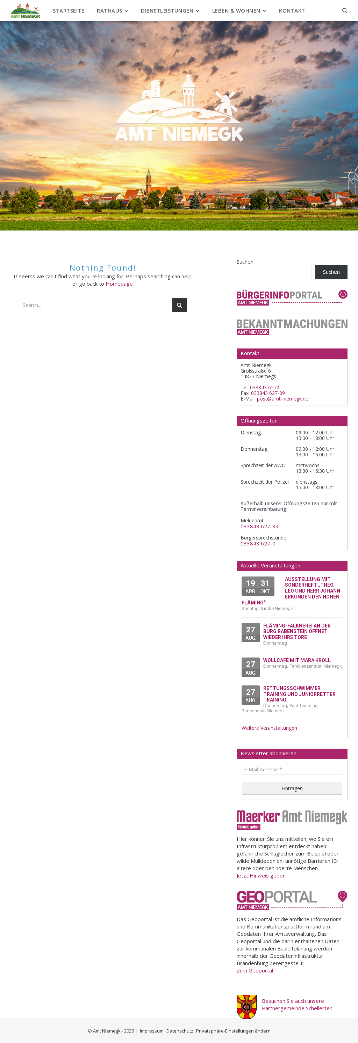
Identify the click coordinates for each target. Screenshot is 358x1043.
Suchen (245, 261)
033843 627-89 (268, 393)
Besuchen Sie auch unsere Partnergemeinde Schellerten (297, 1004)
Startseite (68, 10)
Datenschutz (179, 1031)
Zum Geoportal (255, 970)
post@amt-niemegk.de (282, 398)
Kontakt (292, 10)
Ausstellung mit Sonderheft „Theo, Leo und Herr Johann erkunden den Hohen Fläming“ (291, 590)
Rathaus (109, 10)
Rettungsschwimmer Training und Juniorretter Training (299, 694)
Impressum (152, 1031)
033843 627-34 (260, 526)
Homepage (119, 283)
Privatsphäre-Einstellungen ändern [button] (233, 1031)
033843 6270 (264, 387)
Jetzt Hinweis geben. (262, 875)
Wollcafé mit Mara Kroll (297, 660)
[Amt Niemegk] (25, 10)
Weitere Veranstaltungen (269, 728)
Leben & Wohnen (236, 10)
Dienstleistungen (167, 10)
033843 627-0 (258, 543)
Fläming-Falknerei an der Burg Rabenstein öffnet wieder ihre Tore (297, 631)
